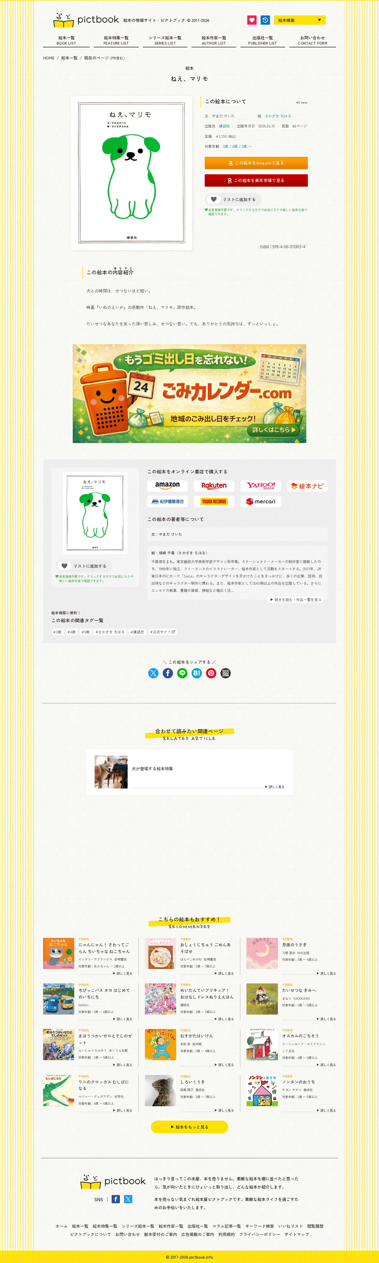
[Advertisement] (189, 855)
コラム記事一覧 (226, 1226)
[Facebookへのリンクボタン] (116, 1199)
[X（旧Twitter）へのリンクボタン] (128, 1199)
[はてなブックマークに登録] (197, 673)
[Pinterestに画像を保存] (211, 673)
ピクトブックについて (90, 1234)
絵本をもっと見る (192, 1127)
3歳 (225, 146)
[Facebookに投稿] (168, 673)
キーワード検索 (259, 1226)
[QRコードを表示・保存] (225, 673)
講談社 (224, 125)
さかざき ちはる (278, 115)
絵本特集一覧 (116, 38)
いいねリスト (290, 1226)
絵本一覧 (66, 38)
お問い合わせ (312, 38)
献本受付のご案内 (160, 1234)
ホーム (61, 1226)
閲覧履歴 (315, 1226)
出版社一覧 (262, 38)
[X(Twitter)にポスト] (153, 673)
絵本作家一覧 (214, 38)
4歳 (235, 146)
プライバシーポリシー (259, 1234)
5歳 (244, 146)
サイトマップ (296, 1234)
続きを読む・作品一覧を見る (298, 599)
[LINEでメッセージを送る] (182, 673)
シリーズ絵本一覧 (165, 38)
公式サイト (160, 631)
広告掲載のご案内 (197, 1234)
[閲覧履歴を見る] (265, 20)
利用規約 (226, 1234)
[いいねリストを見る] (252, 20)
